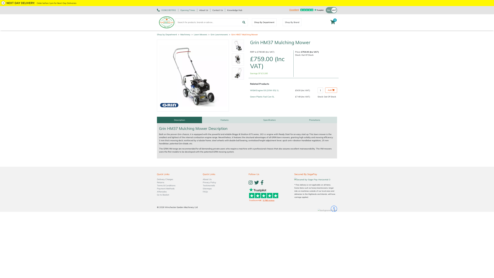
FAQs (205, 191)
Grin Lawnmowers (219, 34)
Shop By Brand (292, 22)
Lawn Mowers (200, 34)
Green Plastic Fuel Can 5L (262, 96)
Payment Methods (166, 188)
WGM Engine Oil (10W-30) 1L (264, 90)
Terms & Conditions (166, 185)
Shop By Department (264, 22)
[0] (332, 23)
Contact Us (217, 10)
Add (330, 90)
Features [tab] (224, 120)
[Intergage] (315, 209)
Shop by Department (167, 34)
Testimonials (209, 185)
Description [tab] (179, 120)
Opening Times (187, 10)
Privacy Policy (209, 182)
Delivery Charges (165, 179)
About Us (203, 10)
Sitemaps (207, 188)
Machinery (185, 34)
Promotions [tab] (314, 120)
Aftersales (162, 191)
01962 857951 (168, 10)
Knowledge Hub (234, 10)
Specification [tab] (269, 120)
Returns (160, 182)
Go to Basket (163, 194)
